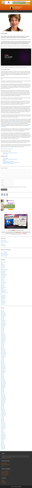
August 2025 (3, 316)
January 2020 (3, 396)
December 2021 (3, 367)
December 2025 (3, 314)
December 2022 (3, 352)
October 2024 (3, 325)
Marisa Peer (3, 286)
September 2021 (3, 371)
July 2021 (2, 373)
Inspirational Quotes (4, 274)
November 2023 (3, 338)
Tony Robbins (3, 301)
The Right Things (3, 245)
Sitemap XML (4, 481)
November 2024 (3, 324)
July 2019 (2, 404)
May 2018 (2, 419)
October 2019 (3, 400)
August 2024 (3, 326)
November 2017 (3, 427)
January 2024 (3, 335)
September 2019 (3, 401)
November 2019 (3, 399)
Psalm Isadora (3, 295)
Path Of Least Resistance (6, 464)
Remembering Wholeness (15, 122)
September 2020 (3, 386)
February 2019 (3, 410)
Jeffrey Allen (3, 277)
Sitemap (3, 480)
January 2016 (3, 447)
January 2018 (3, 424)
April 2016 (2, 443)
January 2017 (3, 433)
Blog (1, 263)
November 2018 (3, 414)
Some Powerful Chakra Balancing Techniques (10, 152)
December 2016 (3, 434)
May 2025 (2, 319)
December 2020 (3, 382)
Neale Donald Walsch (4, 292)
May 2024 (2, 330)
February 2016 (3, 446)
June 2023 (2, 344)
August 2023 (3, 342)
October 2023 (3, 339)
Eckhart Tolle (3, 273)
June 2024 (2, 329)
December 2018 (3, 413)
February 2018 (3, 423)
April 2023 (2, 347)
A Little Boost (3, 244)
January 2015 (3, 448)
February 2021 (3, 380)
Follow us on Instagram (4, 254)
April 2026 (2, 311)
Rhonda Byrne (3, 296)
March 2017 (2, 432)
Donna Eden (3, 272)
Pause (2, 243)
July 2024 (2, 328)
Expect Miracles (3, 240)
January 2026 (3, 312)
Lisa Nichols (3, 283)
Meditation (2, 288)
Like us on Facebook (5, 471)
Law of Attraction (3, 282)
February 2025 (3, 320)
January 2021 (3, 381)
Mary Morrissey (3, 287)
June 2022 (2, 359)
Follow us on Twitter (4, 253)
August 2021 (3, 372)
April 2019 (2, 408)
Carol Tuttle (2, 267)
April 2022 (2, 362)
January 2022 (3, 366)
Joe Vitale (2, 278)
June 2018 (2, 418)
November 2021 (3, 368)
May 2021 (2, 376)
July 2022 (2, 358)
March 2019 (2, 409)
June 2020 (2, 390)
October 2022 (3, 354)
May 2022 (2, 361)
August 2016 (3, 439)
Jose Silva (2, 281)
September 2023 (3, 340)
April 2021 (2, 377)
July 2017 (2, 429)
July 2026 (2, 310)
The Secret (2, 300)
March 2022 (2, 363)
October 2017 (3, 428)
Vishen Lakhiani (3, 302)
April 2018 (2, 420)
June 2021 (2, 375)
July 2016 (2, 441)
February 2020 (3, 395)
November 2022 (3, 353)
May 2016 (2, 442)
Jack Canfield (3, 276)
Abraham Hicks (3, 262)
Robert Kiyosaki (3, 297)
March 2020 (2, 394)
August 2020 (3, 387)
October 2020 (3, 385)
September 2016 (3, 438)
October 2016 (3, 437)
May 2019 (2, 406)
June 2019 (2, 405)
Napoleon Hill (3, 291)
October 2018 (3, 415)
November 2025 (3, 315)
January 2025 (3, 321)
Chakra (2, 268)
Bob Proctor (3, 264)
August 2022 (3, 357)
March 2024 (2, 333)
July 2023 (2, 343)
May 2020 (2, 391)
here (26, 67)
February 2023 (3, 349)
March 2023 (2, 348)
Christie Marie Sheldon (4, 269)
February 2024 (3, 334)
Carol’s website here (10, 148)
